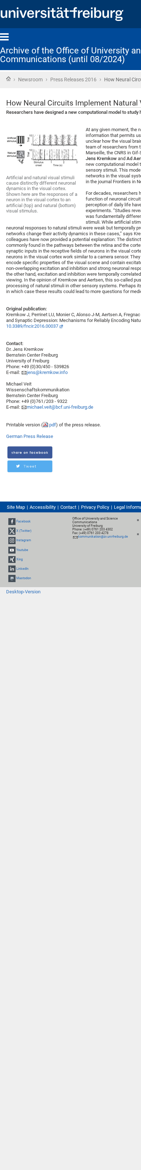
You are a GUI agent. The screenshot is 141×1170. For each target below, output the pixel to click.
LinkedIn (22, 569)
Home (8, 78)
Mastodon (23, 578)
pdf (52, 424)
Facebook (23, 521)
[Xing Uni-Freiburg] (12, 559)
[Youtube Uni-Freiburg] (12, 550)
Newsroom (30, 79)
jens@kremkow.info (47, 372)
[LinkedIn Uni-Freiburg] (12, 569)
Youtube (22, 550)
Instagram (23, 540)
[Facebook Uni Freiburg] (12, 521)
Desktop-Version (23, 591)
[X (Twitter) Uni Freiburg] (12, 531)
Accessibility (43, 507)
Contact (68, 507)
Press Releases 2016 (73, 79)
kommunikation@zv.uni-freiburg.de (103, 536)
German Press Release (29, 436)
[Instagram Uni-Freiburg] (12, 540)
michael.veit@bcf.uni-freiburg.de (60, 407)
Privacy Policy (95, 507)
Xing (19, 559)
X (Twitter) (23, 531)
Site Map (16, 507)
